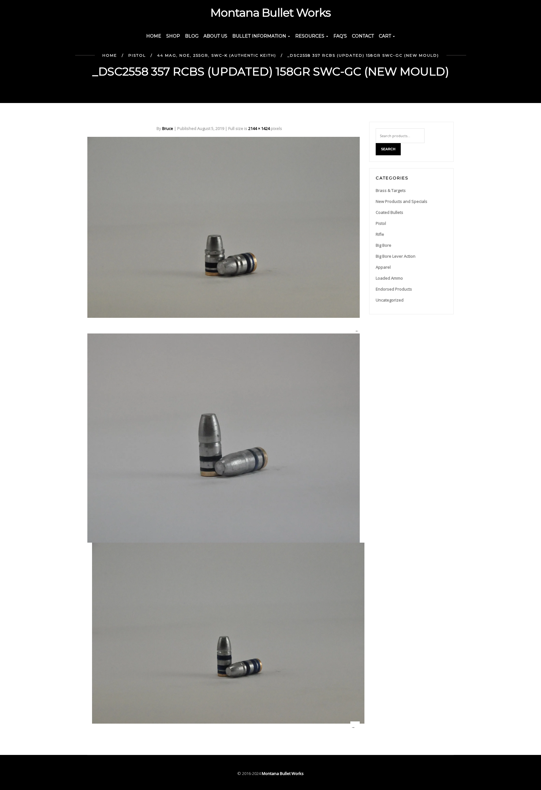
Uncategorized (390, 300)
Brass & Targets (391, 190)
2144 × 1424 (259, 128)
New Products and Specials (401, 201)
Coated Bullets (389, 212)
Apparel (383, 267)
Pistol (137, 55)
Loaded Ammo (389, 278)
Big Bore (383, 245)
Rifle (380, 234)
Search (388, 149)
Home (109, 55)
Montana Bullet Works (283, 773)
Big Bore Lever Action (395, 256)
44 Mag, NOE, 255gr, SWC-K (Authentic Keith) (216, 55)
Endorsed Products (394, 289)
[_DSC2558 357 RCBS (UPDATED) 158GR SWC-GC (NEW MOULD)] (223, 227)
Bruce (167, 128)
